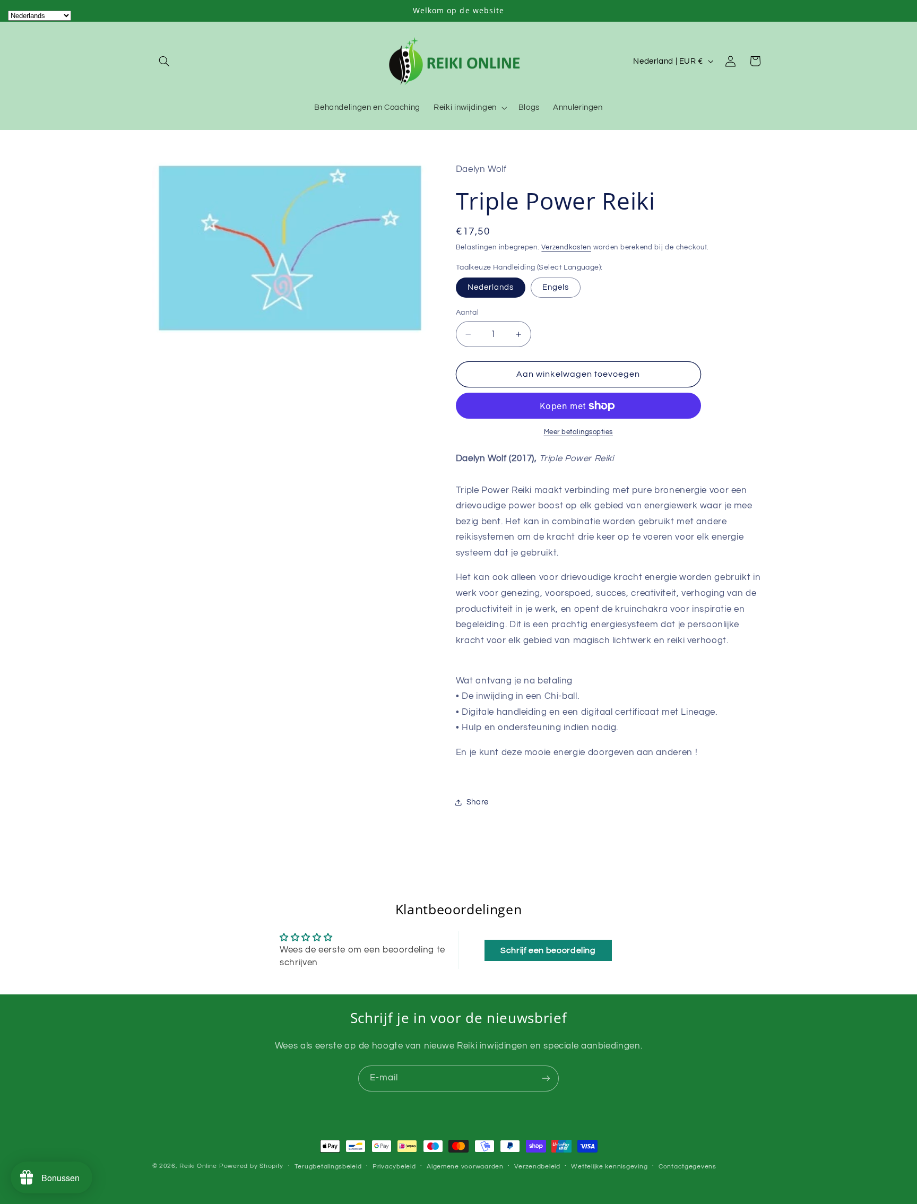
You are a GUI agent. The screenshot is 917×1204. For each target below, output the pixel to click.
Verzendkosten (566, 247)
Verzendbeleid (537, 1167)
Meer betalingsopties (578, 432)
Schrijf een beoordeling (548, 950)
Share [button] (477, 803)
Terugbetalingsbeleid (328, 1167)
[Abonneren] (546, 1079)
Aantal (467, 312)
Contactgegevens (687, 1167)
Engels (555, 287)
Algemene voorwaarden (465, 1167)
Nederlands (491, 287)
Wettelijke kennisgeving (609, 1167)
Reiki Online (198, 1166)
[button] (164, 61)
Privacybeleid (394, 1167)
